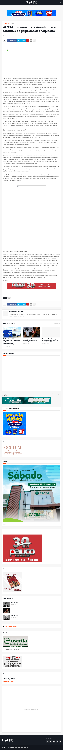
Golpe (12, 23)
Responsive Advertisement (31, 709)
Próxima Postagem (56, 394)
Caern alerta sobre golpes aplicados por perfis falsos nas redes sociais (50, 340)
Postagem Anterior (7, 394)
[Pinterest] (27, 40)
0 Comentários (17, 35)
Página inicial (6, 23)
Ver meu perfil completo (9, 681)
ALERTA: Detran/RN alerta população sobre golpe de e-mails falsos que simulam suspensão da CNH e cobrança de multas (11, 342)
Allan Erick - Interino (16, 312)
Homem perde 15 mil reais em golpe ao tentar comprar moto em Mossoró (31, 340)
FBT (27, 747)
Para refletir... (15, 602)
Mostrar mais (56, 323)
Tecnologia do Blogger (11, 626)
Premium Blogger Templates (15, 747)
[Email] (31, 40)
